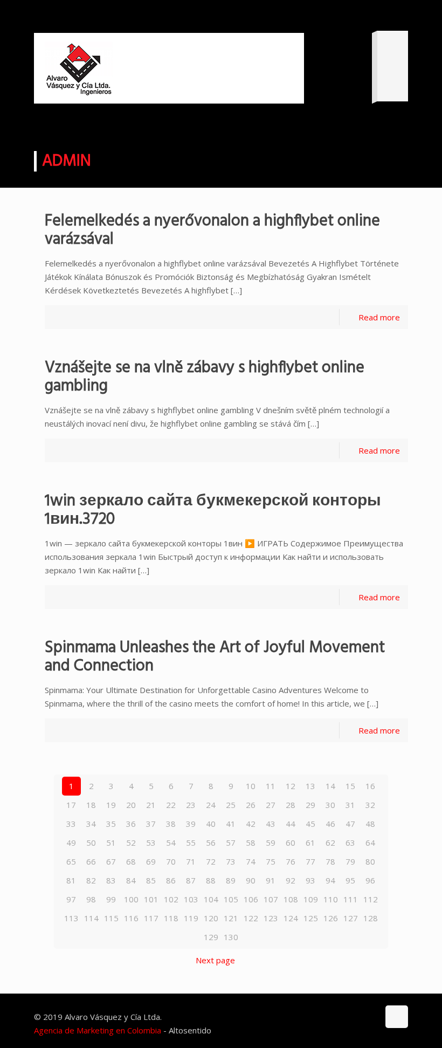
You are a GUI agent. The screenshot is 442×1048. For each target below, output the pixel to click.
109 (310, 899)
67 (111, 861)
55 (191, 842)
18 (91, 804)
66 (91, 861)
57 (231, 842)
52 (131, 842)
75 (270, 861)
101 (151, 899)
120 (211, 918)
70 (171, 861)
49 (71, 842)
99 (111, 899)
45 (310, 823)
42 (250, 823)
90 (250, 880)
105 (231, 899)
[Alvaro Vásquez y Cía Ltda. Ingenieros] (79, 68)
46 (330, 823)
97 (71, 899)
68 (131, 861)
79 (350, 861)
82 (91, 880)
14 (330, 785)
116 (131, 918)
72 (211, 861)
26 (250, 804)
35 (111, 823)
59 (270, 842)
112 (370, 899)
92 (290, 880)
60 (290, 842)
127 (350, 918)
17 (71, 804)
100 (131, 899)
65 (71, 861)
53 (151, 842)
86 (171, 880)
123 (271, 918)
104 (211, 899)
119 (191, 918)
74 (250, 861)
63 (350, 842)
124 (291, 918)
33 (71, 823)
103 (191, 899)
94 (330, 880)
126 (330, 918)
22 (171, 804)
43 (270, 823)
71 (191, 861)
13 (310, 785)
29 (310, 804)
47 (350, 823)
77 (310, 861)
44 (290, 823)
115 (111, 918)
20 (131, 804)
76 (290, 861)
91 (270, 880)
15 (350, 785)
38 (171, 823)
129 (211, 936)
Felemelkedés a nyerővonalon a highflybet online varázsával (212, 230)
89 (231, 880)
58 (250, 842)
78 (330, 861)
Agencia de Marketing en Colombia (97, 1030)
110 (330, 899)
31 (350, 804)
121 (231, 918)
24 (211, 804)
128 (370, 918)
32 (370, 804)
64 (370, 842)
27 (270, 804)
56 (211, 842)
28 (290, 804)
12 (290, 785)
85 (151, 880)
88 (211, 880)
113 (71, 918)
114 (91, 918)
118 (171, 918)
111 (350, 899)
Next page (215, 960)
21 (151, 804)
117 (151, 918)
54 (171, 842)
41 (231, 823)
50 (91, 842)
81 (71, 880)
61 (310, 842)
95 (350, 880)
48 (370, 823)
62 (330, 842)
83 (111, 880)
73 (231, 861)
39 (191, 823)
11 (270, 785)
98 (91, 899)
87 (191, 880)
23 (191, 804)
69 (151, 861)
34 (91, 823)
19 (111, 804)
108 (291, 899)
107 (271, 899)
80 (370, 861)
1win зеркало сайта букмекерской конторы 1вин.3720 (213, 510)
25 (231, 804)
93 (310, 880)
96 (370, 880)
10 (250, 785)
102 (171, 899)
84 (131, 880)
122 (251, 918)
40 (211, 823)
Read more (379, 317)
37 (151, 823)
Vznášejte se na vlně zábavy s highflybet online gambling (204, 377)
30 (330, 804)
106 (251, 899)
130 (231, 936)
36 (131, 823)
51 (111, 842)
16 (370, 785)
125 (310, 918)
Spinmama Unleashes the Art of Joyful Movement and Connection (215, 657)
